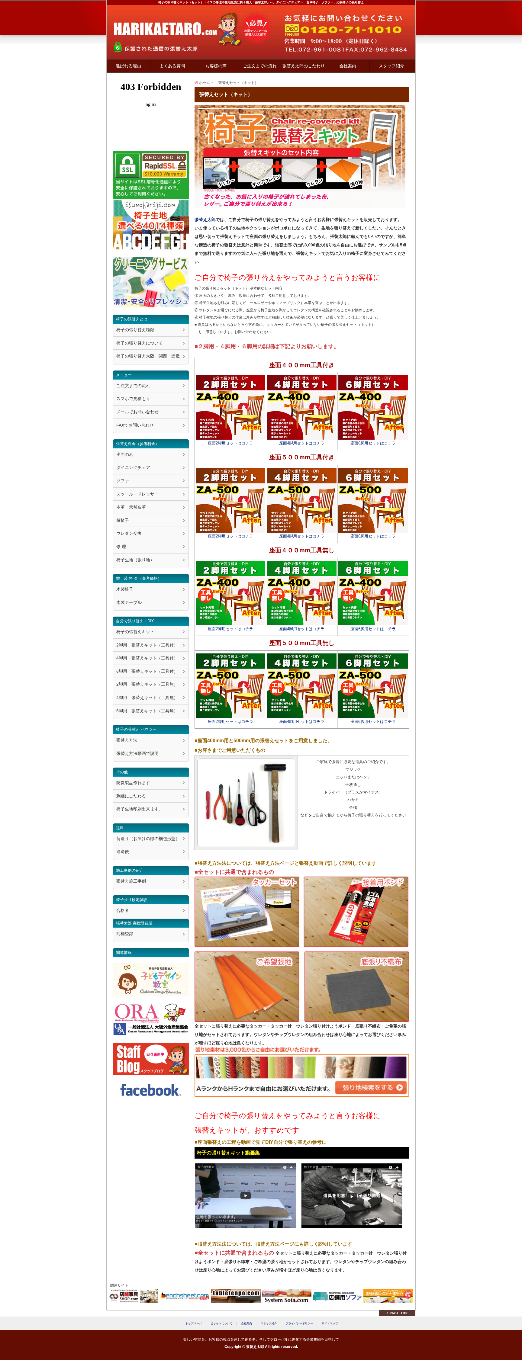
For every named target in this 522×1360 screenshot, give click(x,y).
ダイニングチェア (133, 467)
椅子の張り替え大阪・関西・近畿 (148, 356)
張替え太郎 (205, 219)
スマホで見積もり (133, 398)
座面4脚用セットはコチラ (301, 443)
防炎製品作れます (133, 782)
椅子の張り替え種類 (135, 329)
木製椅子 (124, 589)
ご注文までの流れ (260, 65)
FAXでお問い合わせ (135, 425)
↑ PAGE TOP (397, 1313)
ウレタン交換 (129, 533)
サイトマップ (330, 1323)
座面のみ (124, 454)
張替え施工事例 (131, 881)
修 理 (121, 546)
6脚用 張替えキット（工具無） (147, 710)
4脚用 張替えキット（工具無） (147, 697)
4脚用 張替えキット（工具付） (147, 658)
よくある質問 (172, 65)
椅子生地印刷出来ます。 (139, 809)
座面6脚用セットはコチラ (373, 443)
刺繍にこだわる (131, 796)
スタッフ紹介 (391, 65)
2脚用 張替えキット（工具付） (147, 645)
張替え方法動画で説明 (137, 753)
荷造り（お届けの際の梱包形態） (148, 838)
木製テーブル (129, 602)
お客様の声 (216, 65)
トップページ (193, 1323)
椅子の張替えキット (135, 631)
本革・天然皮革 (131, 507)
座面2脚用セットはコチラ (230, 443)
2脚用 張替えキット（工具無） (147, 684)
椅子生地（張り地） (135, 559)
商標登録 (124, 933)
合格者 (122, 910)
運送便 (122, 851)
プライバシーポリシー (299, 1323)
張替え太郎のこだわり (303, 65)
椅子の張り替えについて (139, 343)
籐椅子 (122, 520)
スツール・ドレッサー (137, 494)
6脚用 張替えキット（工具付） (147, 671)
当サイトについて (221, 1323)
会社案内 (347, 65)
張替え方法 (126, 740)
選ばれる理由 (128, 65)
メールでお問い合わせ (137, 411)
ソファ (122, 480)
